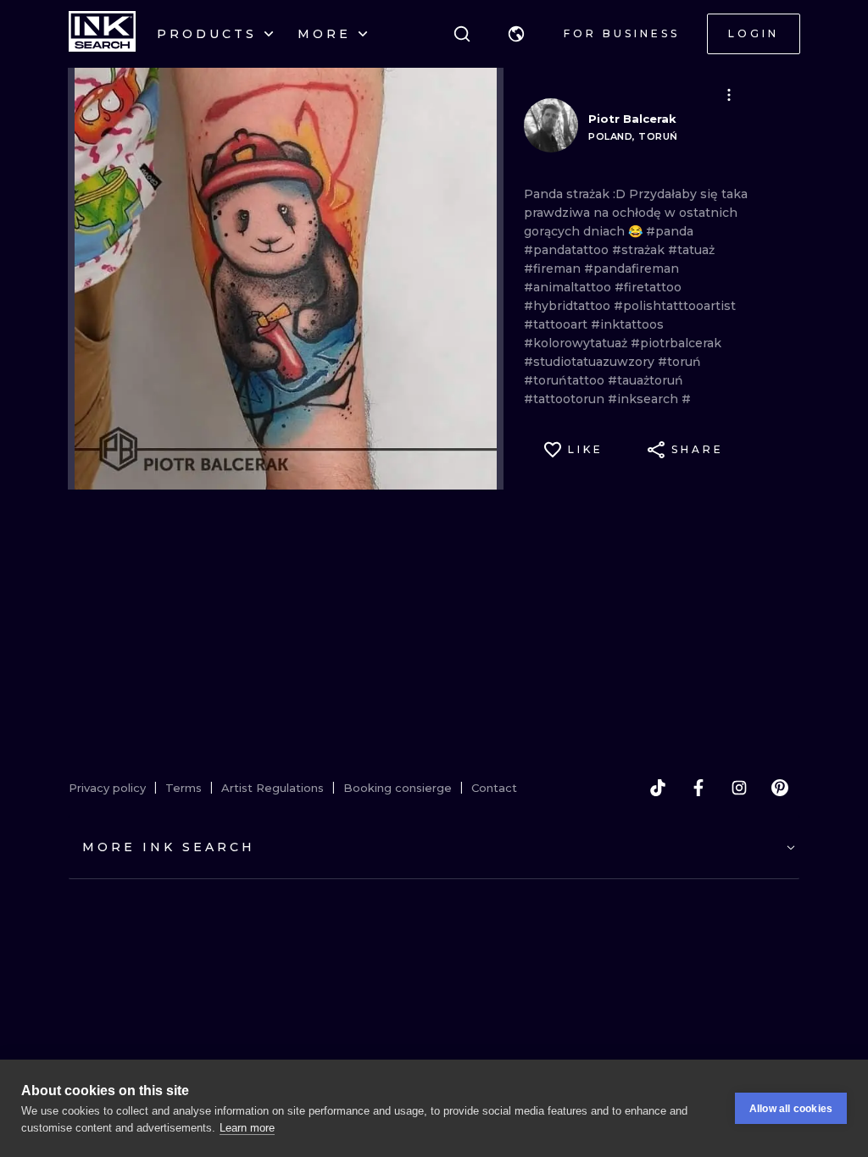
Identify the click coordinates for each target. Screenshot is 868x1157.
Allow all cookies (790, 1109)
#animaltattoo (569, 287)
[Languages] (516, 34)
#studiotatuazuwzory (591, 361)
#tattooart (557, 324)
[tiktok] (657, 787)
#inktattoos (627, 324)
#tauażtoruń (645, 380)
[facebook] (698, 787)
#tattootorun (566, 399)
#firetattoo (648, 287)
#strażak (640, 249)
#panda (669, 231)
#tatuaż (691, 249)
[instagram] (739, 787)
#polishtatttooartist (675, 305)
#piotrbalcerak (676, 343)
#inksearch (645, 399)
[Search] (462, 34)
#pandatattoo (568, 249)
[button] (516, 34)
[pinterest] (780, 787)
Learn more (247, 1127)
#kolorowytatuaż (577, 343)
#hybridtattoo (569, 305)
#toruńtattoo (566, 380)
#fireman (554, 268)
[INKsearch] (102, 33)
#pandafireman (631, 268)
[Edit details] (729, 95)
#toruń (679, 361)
